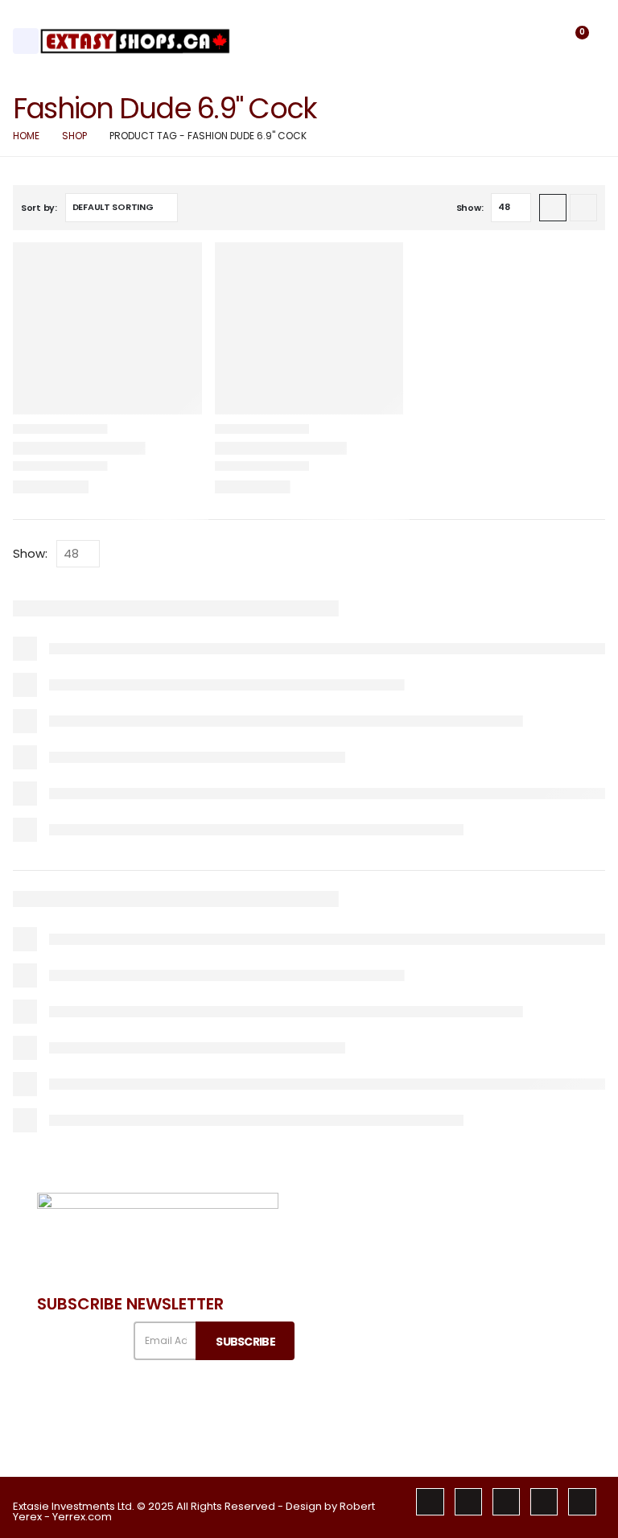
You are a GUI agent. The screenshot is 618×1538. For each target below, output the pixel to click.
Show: (470, 207)
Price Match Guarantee (483, 1412)
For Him (569, 1322)
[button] (533, 41)
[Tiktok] (581, 1501)
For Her (567, 1295)
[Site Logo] (135, 40)
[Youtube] (468, 1501)
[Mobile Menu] (26, 41)
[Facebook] (429, 1501)
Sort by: (39, 207)
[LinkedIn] (544, 1501)
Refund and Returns (376, 1413)
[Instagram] (506, 1501)
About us (380, 1268)
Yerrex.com (82, 1516)
